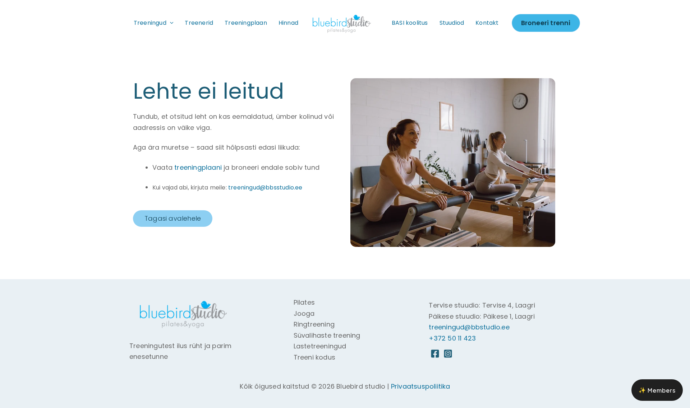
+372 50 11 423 (452, 338)
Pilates (304, 302)
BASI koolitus (410, 23)
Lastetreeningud (320, 346)
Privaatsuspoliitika (420, 386)
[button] (170, 23)
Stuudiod (452, 23)
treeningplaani (198, 167)
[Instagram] (448, 353)
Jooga (304, 313)
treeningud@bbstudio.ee (469, 327)
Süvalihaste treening (327, 335)
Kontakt (486, 23)
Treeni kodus (314, 357)
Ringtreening (314, 324)
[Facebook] (435, 353)
